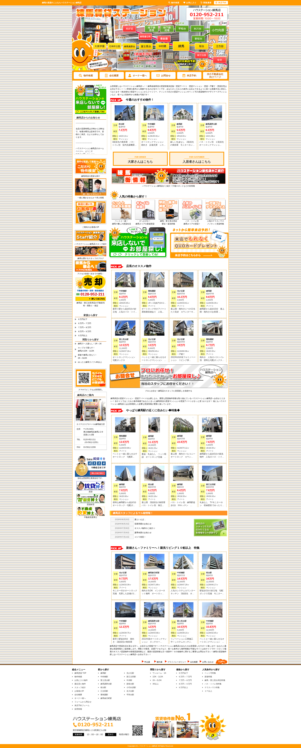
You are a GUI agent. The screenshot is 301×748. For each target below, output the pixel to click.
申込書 (147, 662)
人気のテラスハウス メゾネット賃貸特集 (215, 222)
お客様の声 (79, 691)
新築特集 (208, 677)
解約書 (159, 662)
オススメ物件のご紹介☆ (145, 528)
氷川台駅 (130, 691)
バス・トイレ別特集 (213, 684)
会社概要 (114, 75)
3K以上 (156, 684)
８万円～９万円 (84, 331)
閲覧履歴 (207, 3)
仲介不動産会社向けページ (215, 75)
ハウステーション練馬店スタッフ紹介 (91, 244)
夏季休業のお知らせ (143, 533)
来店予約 (191, 75)
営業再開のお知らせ (143, 524)
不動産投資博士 (90, 517)
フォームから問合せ (82, 702)
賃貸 (90, 492)
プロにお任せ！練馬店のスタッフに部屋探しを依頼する (168, 391)
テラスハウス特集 (212, 687)
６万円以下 (82, 319)
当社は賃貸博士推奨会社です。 (90, 478)
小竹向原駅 (131, 687)
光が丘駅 (130, 673)
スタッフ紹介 (80, 687)
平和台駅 (130, 695)
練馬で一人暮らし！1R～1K (90, 344)
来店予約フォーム (82, 705)
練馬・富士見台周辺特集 (215, 680)
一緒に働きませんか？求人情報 (90, 198)
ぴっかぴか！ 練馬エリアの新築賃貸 (145, 222)
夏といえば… (140, 519)
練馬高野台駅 (106, 684)
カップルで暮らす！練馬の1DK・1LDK (86, 349)
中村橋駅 (104, 677)
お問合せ (166, 75)
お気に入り (191, 3)
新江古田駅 (131, 677)
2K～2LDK (157, 680)
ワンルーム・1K (159, 673)
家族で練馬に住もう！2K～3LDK (87, 356)
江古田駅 (104, 691)
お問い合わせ (208, 662)
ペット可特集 (210, 673)
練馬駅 (103, 673)
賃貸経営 (90, 504)
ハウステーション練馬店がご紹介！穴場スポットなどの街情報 (168, 186)
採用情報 (78, 709)
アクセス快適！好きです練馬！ (90, 274)
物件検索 (88, 75)
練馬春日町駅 (106, 698)
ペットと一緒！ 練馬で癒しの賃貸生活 (121, 222)
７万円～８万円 (84, 327)
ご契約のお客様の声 (90, 227)
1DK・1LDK (158, 677)
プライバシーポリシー (176, 662)
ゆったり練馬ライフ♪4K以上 (90, 362)
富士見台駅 (105, 680)
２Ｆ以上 (208, 691)
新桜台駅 (130, 684)
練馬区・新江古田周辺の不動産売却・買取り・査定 (91, 304)
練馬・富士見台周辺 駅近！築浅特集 (168, 222)
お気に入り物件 (81, 680)
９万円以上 (82, 335)
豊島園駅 (104, 695)
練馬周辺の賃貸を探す (90, 176)
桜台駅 (103, 687)
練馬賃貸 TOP (80, 673)
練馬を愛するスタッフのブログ (90, 258)
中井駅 (129, 680)
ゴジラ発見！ (140, 537)
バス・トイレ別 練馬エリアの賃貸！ (192, 222)
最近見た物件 (80, 684)
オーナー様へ (140, 75)
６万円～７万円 (84, 323)
